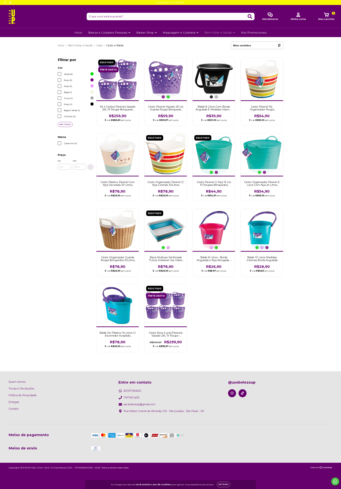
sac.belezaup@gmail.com (139, 404)
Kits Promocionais (254, 32)
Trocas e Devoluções (21, 388)
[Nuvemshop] (321, 468)
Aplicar (90, 167)
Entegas (14, 402)
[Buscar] (250, 16)
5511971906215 (132, 390)
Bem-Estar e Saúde (219, 32)
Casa (99, 45)
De (59, 160)
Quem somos (17, 381)
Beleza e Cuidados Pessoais (108, 32)
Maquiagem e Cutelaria (179, 32)
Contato (14, 408)
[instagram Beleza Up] (5, 2)
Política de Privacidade (23, 395)
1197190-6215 (131, 397)
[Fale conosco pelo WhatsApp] (335, 481)
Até (74, 160)
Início (78, 32)
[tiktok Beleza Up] (10, 2)
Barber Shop (145, 32)
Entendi (223, 484)
